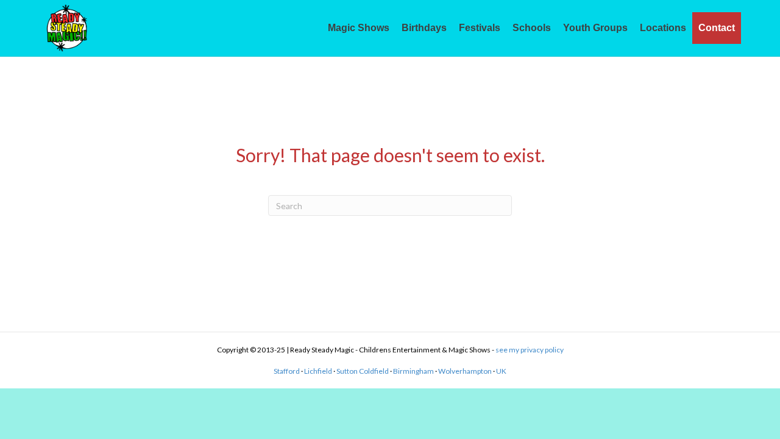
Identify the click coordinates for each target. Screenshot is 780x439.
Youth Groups (595, 28)
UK (501, 371)
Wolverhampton (465, 371)
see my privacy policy (529, 349)
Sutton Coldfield (362, 371)
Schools (531, 28)
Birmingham (413, 371)
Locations (663, 28)
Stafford (287, 371)
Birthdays (424, 28)
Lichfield (318, 371)
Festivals (479, 28)
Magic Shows (358, 28)
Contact (716, 28)
